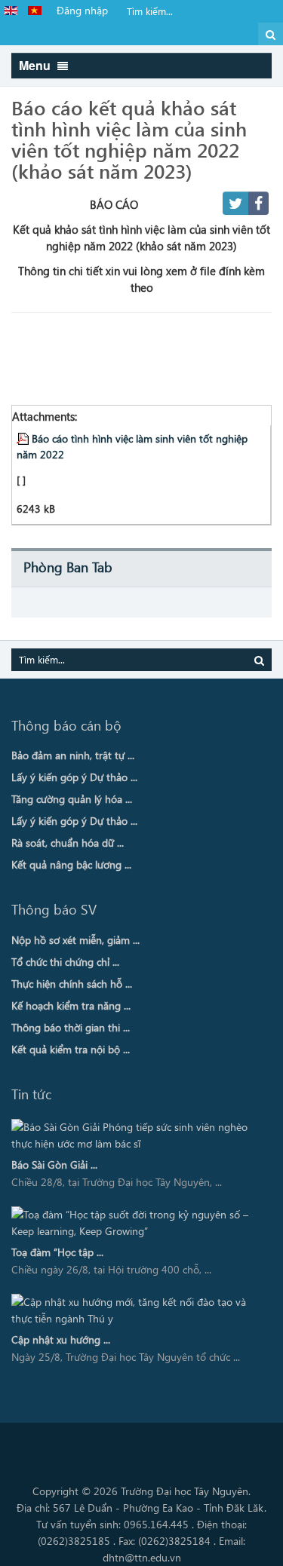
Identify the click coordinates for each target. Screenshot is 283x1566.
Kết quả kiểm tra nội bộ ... (70, 1049)
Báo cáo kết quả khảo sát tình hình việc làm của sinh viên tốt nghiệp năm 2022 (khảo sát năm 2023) (129, 138)
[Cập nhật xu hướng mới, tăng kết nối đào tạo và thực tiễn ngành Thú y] (136, 1310)
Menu (36, 65)
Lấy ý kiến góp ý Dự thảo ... (74, 777)
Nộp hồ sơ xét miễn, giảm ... (75, 940)
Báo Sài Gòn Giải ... (54, 1164)
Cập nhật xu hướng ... (60, 1339)
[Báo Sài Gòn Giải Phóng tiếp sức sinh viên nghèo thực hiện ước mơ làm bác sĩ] (136, 1135)
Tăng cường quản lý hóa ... (71, 799)
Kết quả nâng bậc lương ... (71, 864)
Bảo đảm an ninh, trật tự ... (72, 755)
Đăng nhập (82, 10)
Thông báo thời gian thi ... (70, 1027)
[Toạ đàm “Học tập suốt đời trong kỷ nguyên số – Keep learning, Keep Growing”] (136, 1223)
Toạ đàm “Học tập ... (57, 1252)
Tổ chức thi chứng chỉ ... (65, 962)
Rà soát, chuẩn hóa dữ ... (67, 842)
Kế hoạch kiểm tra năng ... (71, 1005)
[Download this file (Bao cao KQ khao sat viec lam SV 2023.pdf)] (24, 438)
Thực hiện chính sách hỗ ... (71, 983)
